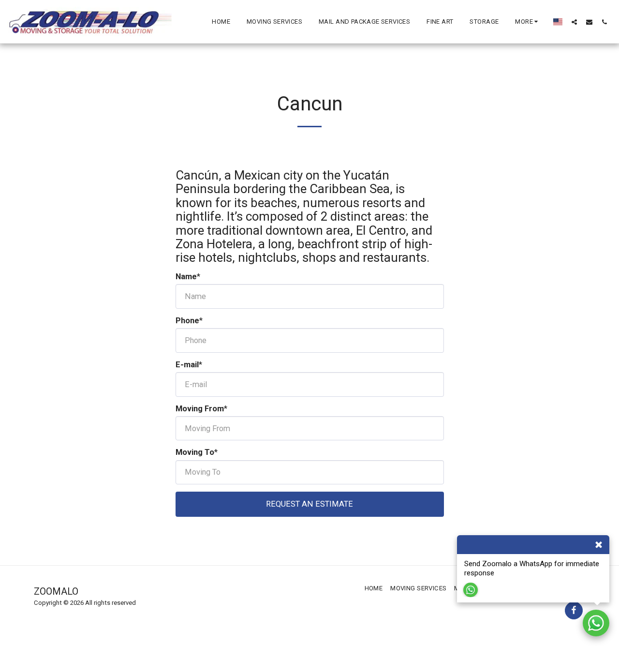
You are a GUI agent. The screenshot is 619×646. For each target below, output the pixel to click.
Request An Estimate (309, 504)
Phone (187, 320)
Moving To (195, 452)
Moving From (200, 408)
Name (186, 276)
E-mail (187, 364)
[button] (574, 21)
